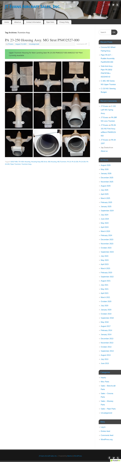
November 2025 (107, 182)
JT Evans (10, 44)
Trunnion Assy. (27, 164)
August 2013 (105, 355)
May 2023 (104, 260)
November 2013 (107, 343)
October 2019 (106, 314)
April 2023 (104, 264)
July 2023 (104, 256)
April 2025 (104, 194)
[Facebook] (109, 5)
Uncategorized (34, 44)
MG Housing (52, 162)
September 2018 (107, 318)
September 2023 (107, 252)
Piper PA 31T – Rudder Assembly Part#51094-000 (108, 58)
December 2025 (107, 178)
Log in (103, 427)
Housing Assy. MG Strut (39, 162)
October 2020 (106, 301)
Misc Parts (105, 382)
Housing (27, 162)
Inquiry (103, 377)
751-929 (21, 162)
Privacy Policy (64, 22)
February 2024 (106, 235)
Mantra (69, 456)
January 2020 (106, 310)
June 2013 (105, 363)
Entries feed (105, 431)
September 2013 (107, 351)
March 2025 (105, 198)
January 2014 (106, 334)
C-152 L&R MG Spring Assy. (108, 109)
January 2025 (106, 206)
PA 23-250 (82, 162)
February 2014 (106, 330)
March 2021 (105, 297)
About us (17, 22)
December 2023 (107, 239)
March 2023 (105, 268)
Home (6, 22)
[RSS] (117, 5)
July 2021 (104, 285)
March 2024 (105, 231)
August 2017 (105, 326)
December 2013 (107, 339)
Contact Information (33, 22)
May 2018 (104, 322)
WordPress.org (106, 439)
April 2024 (104, 227)
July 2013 (104, 359)
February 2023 (106, 273)
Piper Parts (50, 22)
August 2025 (105, 186)
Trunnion (17, 164)
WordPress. (78, 456)
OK (113, 32)
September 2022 (107, 277)
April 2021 (104, 293)
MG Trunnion (61, 162)
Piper (12, 164)
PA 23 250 (75, 162)
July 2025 (104, 190)
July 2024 (104, 215)
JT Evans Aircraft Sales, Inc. (32, 6)
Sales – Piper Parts (108, 409)
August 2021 (105, 281)
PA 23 (69, 162)
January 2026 (106, 173)
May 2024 (104, 223)
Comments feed (107, 435)
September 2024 (107, 211)
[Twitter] (113, 5)
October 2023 (106, 248)
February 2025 (106, 202)
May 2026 (104, 169)
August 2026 (105, 165)
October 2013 (106, 347)
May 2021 (104, 289)
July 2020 (104, 306)
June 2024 (105, 219)
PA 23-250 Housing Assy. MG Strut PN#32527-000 (42, 40)
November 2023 (107, 244)
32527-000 (14, 162)
